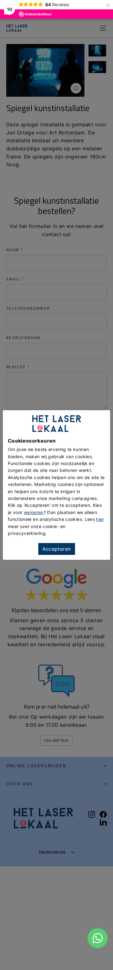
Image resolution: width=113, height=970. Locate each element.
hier (100, 519)
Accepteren (56, 549)
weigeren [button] (34, 512)
